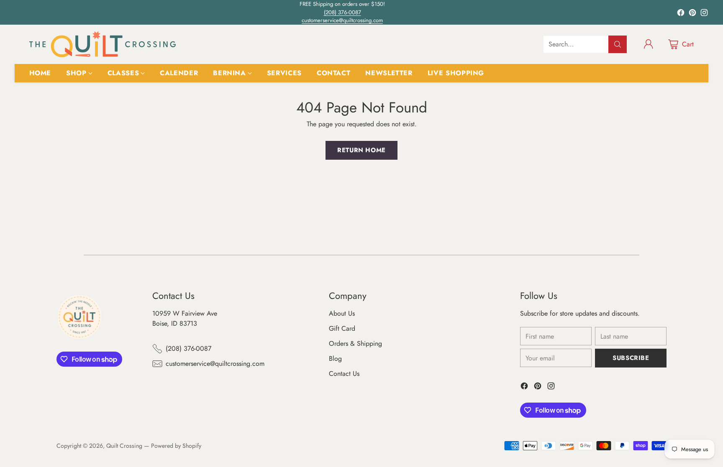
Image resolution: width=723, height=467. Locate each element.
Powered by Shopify (176, 445)
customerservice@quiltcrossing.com (342, 20)
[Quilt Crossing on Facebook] (681, 14)
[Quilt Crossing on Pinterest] (692, 14)
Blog (335, 358)
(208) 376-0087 (342, 12)
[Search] (617, 44)
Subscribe (631, 357)
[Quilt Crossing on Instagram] (704, 14)
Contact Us (344, 373)
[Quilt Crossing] (102, 44)
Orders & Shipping (355, 343)
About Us (342, 313)
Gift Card (342, 328)
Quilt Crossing (124, 445)
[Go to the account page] (648, 44)
